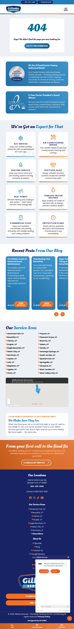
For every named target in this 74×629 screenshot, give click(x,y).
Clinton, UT (12, 341)
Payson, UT (45, 333)
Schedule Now (46, 2)
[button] (21, 144)
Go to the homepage (37, 46)
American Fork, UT (15, 333)
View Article (21, 304)
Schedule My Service (34, 462)
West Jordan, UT (47, 369)
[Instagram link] (34, 497)
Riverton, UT (45, 341)
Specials (38, 543)
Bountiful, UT (13, 337)
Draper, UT (12, 344)
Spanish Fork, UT (47, 358)
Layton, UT (12, 358)
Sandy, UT (44, 348)
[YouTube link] (42, 497)
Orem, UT (11, 373)
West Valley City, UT (49, 373)
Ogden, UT (12, 369)
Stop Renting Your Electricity (41, 260)
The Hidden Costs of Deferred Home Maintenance (17, 261)
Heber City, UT (13, 351)
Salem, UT (44, 344)
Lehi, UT (10, 362)
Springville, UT (46, 362)
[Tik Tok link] (38, 497)
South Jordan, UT (47, 355)
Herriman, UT (13, 355)
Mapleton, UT (13, 366)
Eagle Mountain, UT (16, 348)
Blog (38, 547)
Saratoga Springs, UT (49, 351)
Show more (37, 534)
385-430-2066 (30, 2)
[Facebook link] (30, 497)
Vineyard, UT (45, 366)
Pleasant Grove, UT (48, 337)
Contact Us (38, 550)
